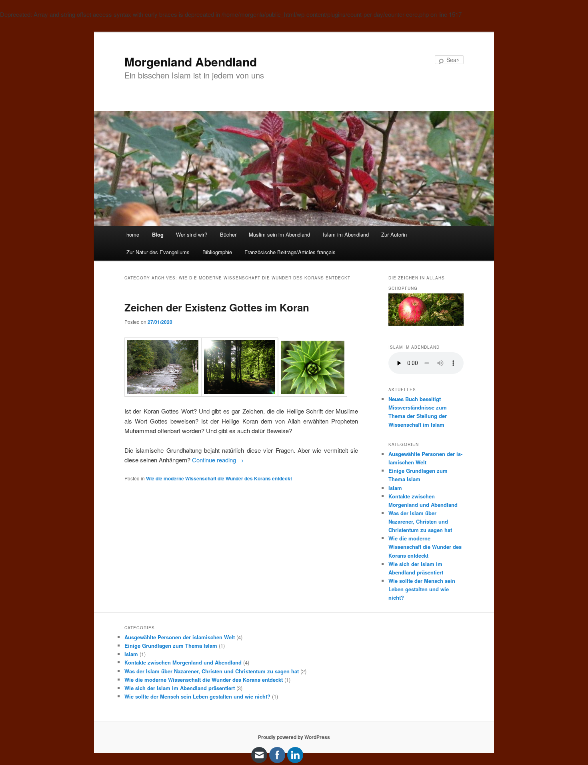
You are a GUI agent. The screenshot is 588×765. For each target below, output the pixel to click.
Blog (158, 234)
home (132, 234)
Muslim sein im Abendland (279, 234)
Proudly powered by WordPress (294, 737)
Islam (395, 488)
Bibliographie (217, 252)
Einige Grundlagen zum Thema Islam (170, 645)
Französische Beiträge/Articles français (290, 252)
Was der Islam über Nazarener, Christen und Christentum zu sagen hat (420, 521)
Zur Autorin (394, 234)
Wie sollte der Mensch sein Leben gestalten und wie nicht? (421, 589)
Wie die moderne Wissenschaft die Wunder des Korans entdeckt (219, 478)
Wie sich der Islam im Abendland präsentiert (179, 688)
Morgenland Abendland (190, 61)
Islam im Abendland (346, 234)
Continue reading (218, 460)
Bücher (228, 234)
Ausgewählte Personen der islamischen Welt (179, 637)
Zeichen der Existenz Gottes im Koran (216, 307)
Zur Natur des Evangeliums (158, 252)
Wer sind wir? (191, 234)
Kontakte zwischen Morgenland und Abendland (183, 662)
